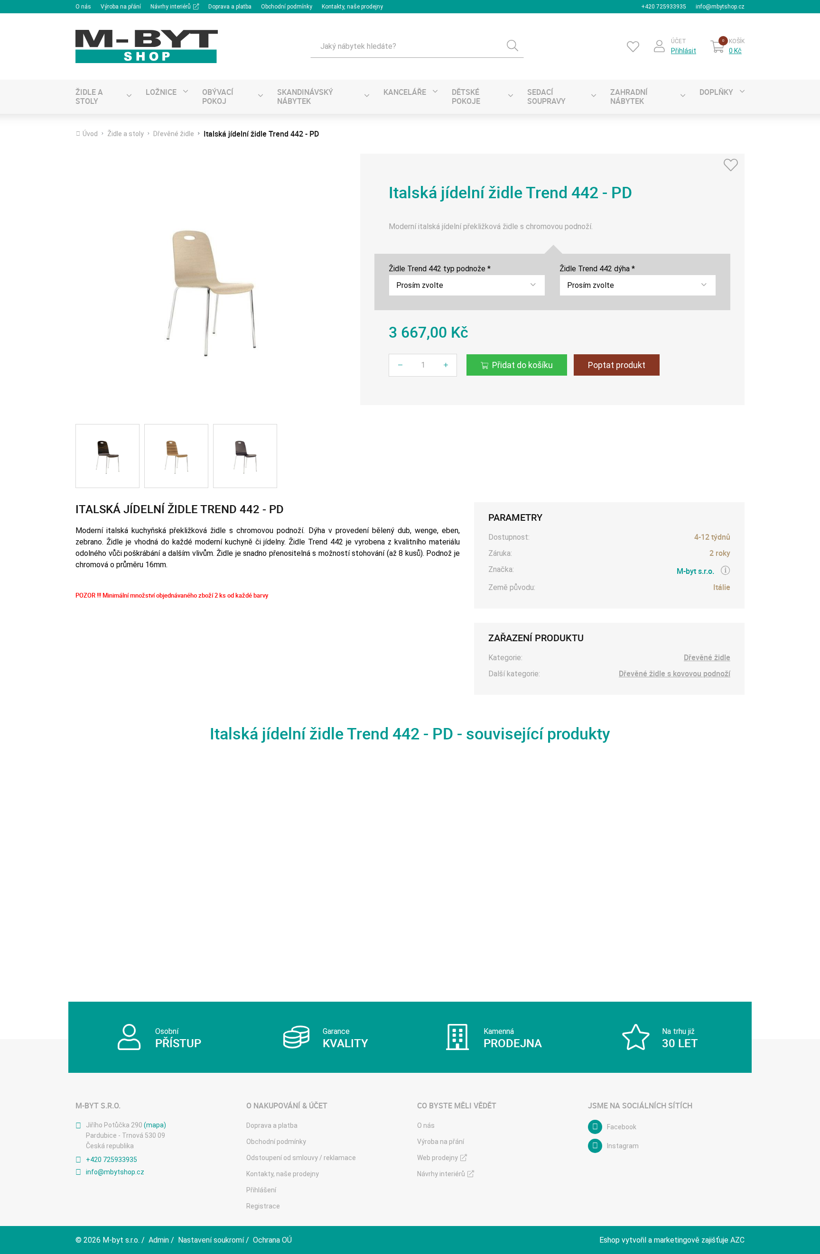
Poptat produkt (616, 365)
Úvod (90, 134)
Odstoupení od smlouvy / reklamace (301, 1158)
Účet (678, 41)
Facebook (621, 1127)
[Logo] (146, 46)
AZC (737, 1240)
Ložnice (161, 92)
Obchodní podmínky (286, 6)
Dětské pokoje (466, 96)
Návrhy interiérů (170, 6)
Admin (159, 1240)
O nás (83, 6)
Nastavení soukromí (211, 1240)
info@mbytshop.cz (720, 6)
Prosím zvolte (419, 285)
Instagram (623, 1146)
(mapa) (155, 1125)
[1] (512, 46)
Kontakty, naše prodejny (352, 6)
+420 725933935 (663, 6)
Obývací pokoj (217, 96)
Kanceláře (404, 92)
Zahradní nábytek (629, 96)
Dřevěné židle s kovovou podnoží (674, 673)
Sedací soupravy (546, 96)
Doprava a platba (230, 6)
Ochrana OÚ (272, 1240)
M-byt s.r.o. (695, 571)
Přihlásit (683, 51)
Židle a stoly (89, 96)
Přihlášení (261, 1190)
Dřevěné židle (173, 134)
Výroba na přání (121, 6)
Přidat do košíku (522, 365)
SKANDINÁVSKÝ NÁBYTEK (305, 96)
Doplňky (716, 92)
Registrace (263, 1206)
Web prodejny (437, 1158)
